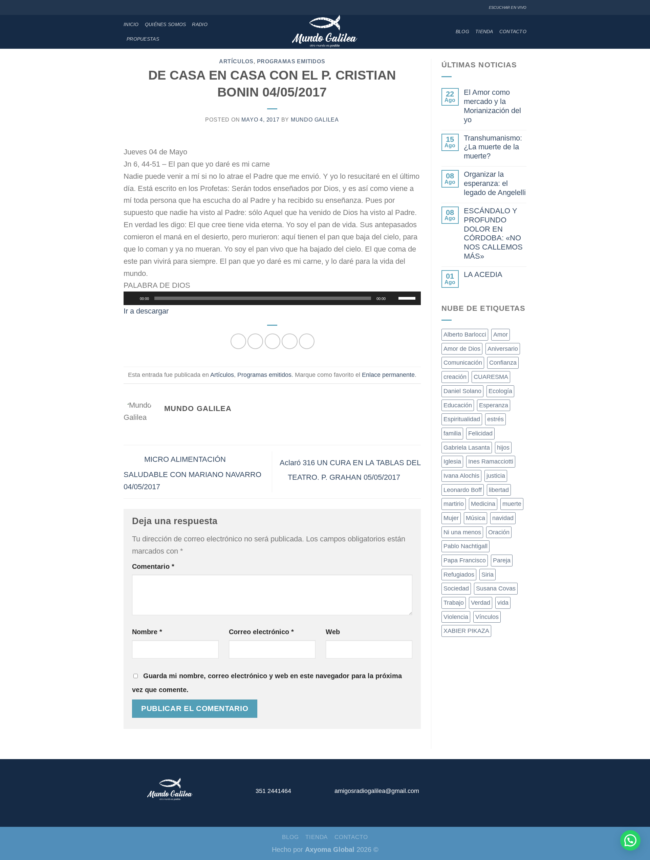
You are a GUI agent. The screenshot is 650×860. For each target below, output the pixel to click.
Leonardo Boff (462, 490)
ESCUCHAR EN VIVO (507, 7)
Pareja (502, 560)
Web (333, 632)
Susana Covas (496, 588)
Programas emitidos (291, 61)
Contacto (512, 31)
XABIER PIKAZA (466, 630)
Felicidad (480, 433)
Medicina (483, 503)
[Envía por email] (272, 341)
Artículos (236, 61)
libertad (499, 490)
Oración (499, 532)
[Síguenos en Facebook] (127, 7)
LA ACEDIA (483, 274)
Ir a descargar (146, 311)
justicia (495, 475)
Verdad (480, 602)
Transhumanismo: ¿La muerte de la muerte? (493, 147)
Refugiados (458, 574)
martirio (453, 503)
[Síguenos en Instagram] (134, 7)
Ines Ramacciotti (490, 461)
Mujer (451, 518)
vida (502, 602)
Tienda (484, 31)
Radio (199, 24)
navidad (503, 518)
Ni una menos (462, 532)
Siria (487, 574)
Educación (457, 405)
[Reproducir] (132, 298)
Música (475, 518)
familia (452, 433)
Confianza (503, 362)
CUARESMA (491, 376)
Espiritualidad (461, 419)
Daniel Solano (462, 391)
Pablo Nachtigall (465, 546)
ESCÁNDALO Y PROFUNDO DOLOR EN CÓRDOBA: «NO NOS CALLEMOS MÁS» (493, 233)
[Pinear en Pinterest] (289, 341)
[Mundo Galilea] (325, 32)
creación (455, 376)
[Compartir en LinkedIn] (307, 341)
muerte (511, 503)
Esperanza (493, 405)
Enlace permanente (388, 374)
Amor (500, 334)
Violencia (455, 617)
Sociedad (456, 588)
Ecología (500, 391)
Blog (462, 31)
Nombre (147, 632)
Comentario (153, 566)
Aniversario (503, 348)
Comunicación (462, 362)
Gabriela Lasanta (466, 447)
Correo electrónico (261, 632)
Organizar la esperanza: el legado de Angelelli (495, 183)
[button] (630, 840)
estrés (495, 419)
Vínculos (487, 617)
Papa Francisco (464, 560)
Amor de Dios (461, 348)
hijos (503, 447)
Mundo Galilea (315, 120)
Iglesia (452, 461)
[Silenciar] (393, 298)
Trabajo (453, 602)
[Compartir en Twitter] (255, 341)
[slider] (407, 298)
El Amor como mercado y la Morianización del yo (492, 106)
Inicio (131, 24)
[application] (272, 298)
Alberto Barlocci (464, 334)
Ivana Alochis (461, 475)
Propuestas (143, 39)
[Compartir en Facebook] (238, 341)
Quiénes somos (165, 24)
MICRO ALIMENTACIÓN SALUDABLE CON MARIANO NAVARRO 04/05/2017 (192, 473)
